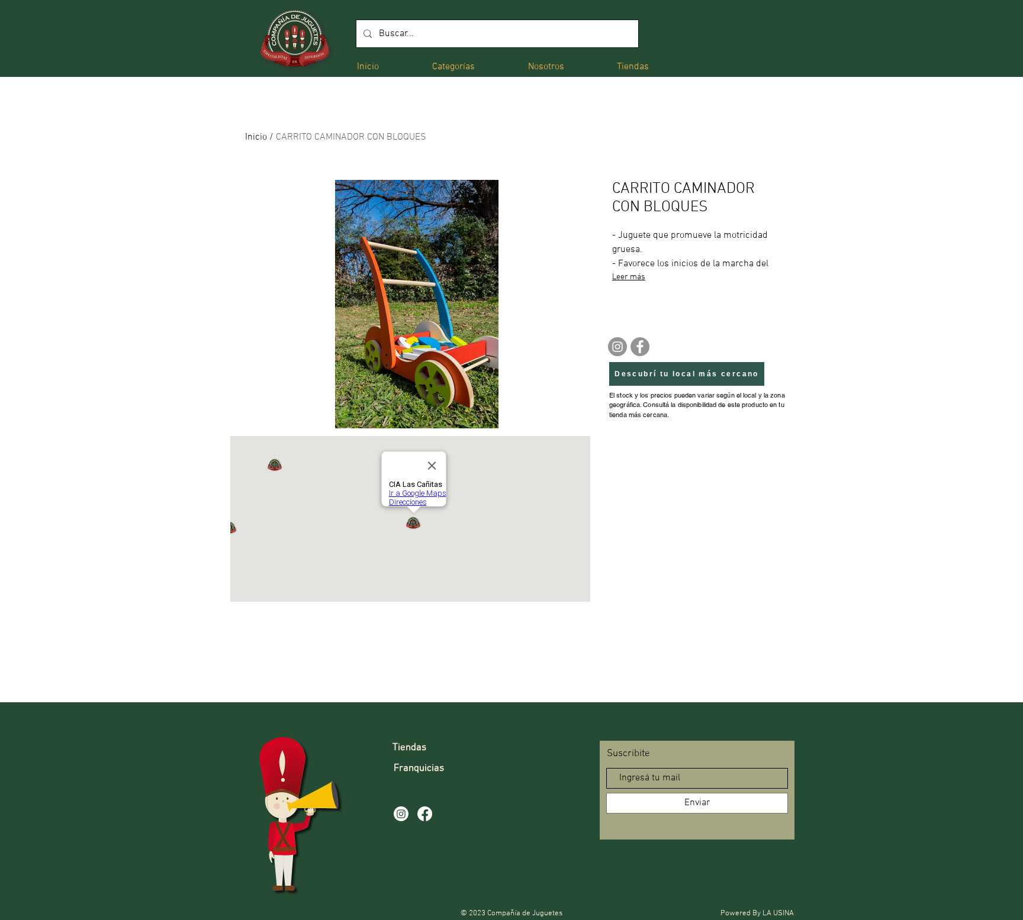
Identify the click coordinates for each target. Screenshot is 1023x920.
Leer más (628, 277)
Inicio (256, 137)
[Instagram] (617, 346)
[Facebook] (639, 346)
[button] (453, 66)
